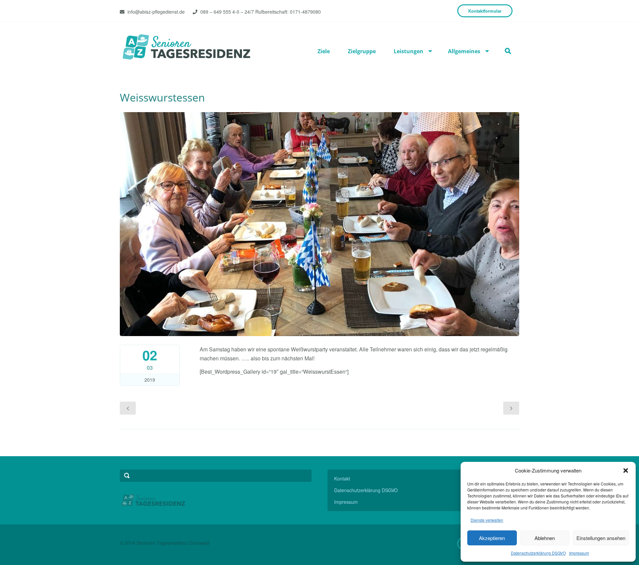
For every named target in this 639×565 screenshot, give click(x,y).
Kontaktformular (485, 11)
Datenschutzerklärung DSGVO (538, 553)
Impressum (579, 553)
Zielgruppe (362, 51)
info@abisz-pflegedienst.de (156, 11)
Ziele (324, 51)
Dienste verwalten (487, 520)
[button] (625, 470)
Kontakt (342, 478)
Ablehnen (544, 537)
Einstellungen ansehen (600, 537)
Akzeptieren (492, 537)
